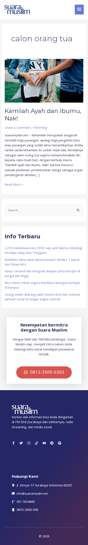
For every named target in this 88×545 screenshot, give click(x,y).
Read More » (14, 184)
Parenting (40, 127)
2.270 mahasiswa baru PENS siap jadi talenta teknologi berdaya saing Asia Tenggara (43, 250)
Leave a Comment (18, 127)
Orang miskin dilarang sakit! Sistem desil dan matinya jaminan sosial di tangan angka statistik (42, 296)
